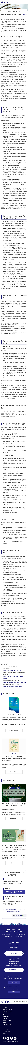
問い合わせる (14, 953)
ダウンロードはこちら (13, 730)
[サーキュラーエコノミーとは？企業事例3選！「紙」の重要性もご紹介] (14, 835)
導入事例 (5, 1014)
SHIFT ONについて (13, 982)
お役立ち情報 (6, 1016)
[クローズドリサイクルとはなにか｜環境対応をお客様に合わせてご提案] (14, 793)
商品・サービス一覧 (7, 1009)
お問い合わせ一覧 (7, 1024)
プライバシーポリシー (7, 1031)
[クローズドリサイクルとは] (14, 705)
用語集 (13, 991)
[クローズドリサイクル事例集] (14, 746)
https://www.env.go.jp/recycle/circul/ (12, 686)
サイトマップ (5, 1029)
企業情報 (4, 1033)
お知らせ (5, 1018)
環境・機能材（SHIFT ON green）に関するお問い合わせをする (13, 910)
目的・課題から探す (7, 1012)
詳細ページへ (13, 818)
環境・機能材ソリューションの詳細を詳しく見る (13, 892)
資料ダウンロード (14, 970)
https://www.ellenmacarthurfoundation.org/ (14, 670)
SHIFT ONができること (8, 1007)
